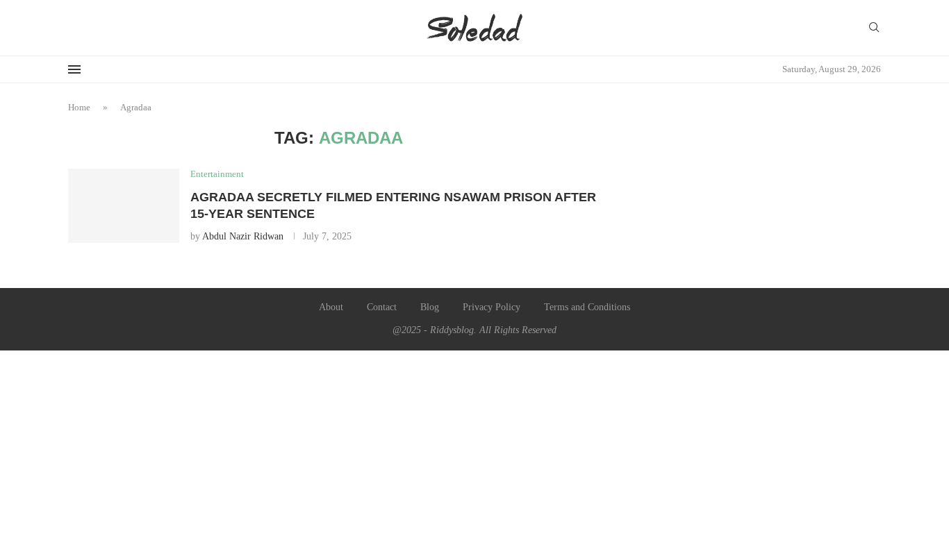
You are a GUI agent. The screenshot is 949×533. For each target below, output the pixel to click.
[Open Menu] (74, 69)
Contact (382, 307)
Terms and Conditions (587, 307)
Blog (429, 307)
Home (79, 107)
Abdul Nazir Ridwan (242, 236)
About (331, 307)
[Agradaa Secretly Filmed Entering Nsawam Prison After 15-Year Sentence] (123, 206)
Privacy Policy (491, 307)
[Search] (874, 27)
